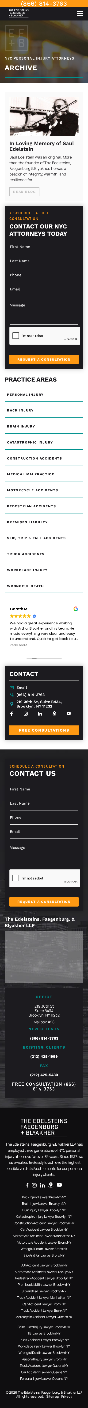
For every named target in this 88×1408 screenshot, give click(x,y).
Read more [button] (18, 645)
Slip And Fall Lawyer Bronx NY (44, 1255)
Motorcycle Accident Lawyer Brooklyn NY (44, 1272)
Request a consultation (44, 359)
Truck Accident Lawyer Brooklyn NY (44, 1340)
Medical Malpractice (30, 474)
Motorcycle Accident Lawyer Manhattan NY (44, 1235)
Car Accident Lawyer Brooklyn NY (44, 1229)
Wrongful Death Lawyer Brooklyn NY (44, 1352)
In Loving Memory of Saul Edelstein (41, 146)
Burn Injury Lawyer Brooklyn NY (44, 1210)
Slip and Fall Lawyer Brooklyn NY (44, 1291)
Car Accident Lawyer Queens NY (44, 1372)
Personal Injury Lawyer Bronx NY (44, 1359)
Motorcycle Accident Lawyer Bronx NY (44, 1242)
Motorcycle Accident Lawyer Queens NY (44, 1316)
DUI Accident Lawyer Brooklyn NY (44, 1265)
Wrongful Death (25, 586)
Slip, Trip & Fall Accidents (36, 538)
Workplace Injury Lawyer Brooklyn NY (44, 1346)
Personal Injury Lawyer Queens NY (44, 1378)
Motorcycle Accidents (32, 490)
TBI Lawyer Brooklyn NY (43, 1333)
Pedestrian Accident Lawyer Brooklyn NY (44, 1278)
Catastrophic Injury (30, 442)
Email (21, 687)
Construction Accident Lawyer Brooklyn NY (44, 1223)
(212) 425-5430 (44, 1075)
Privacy (66, 1396)
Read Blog (24, 192)
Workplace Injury (27, 570)
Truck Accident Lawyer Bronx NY (44, 1310)
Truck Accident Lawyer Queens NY (44, 1365)
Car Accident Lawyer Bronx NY (44, 1304)
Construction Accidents (34, 458)
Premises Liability (27, 522)
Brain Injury (21, 426)
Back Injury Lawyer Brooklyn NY (44, 1197)
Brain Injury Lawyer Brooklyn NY (44, 1203)
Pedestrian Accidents (31, 506)
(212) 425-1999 (44, 1056)
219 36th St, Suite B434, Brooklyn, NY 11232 (39, 704)
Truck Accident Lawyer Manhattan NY (44, 1297)
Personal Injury (25, 394)
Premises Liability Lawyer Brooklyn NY (44, 1284)
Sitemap (52, 1396)
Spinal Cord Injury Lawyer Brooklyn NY (44, 1327)
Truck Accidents (26, 554)
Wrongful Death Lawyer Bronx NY (44, 1248)
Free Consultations (44, 730)
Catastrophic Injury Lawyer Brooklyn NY (44, 1216)
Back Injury (20, 410)
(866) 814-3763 (44, 3)
